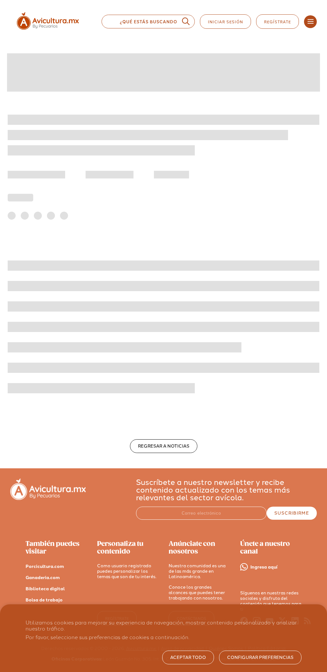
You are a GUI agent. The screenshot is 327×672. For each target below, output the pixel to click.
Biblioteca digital (45, 589)
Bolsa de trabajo (44, 600)
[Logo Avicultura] (53, 30)
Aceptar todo (188, 657)
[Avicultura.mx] (48, 498)
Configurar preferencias (260, 657)
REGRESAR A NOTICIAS (163, 446)
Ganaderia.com (43, 577)
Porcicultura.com (45, 566)
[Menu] (310, 21)
